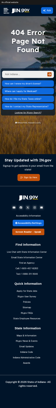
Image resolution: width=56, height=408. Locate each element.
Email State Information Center (26, 257)
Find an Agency (26, 263)
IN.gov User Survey (26, 296)
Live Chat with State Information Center (27, 252)
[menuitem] (20, 10)
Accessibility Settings (29, 223)
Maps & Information (26, 335)
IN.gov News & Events (26, 341)
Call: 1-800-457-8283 (27, 268)
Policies (27, 302)
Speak (37, 232)
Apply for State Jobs (27, 291)
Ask (49, 10)
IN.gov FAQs (27, 313)
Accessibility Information (28, 215)
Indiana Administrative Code (26, 357)
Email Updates (26, 346)
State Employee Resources (26, 318)
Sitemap (27, 307)
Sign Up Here (30, 177)
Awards (26, 363)
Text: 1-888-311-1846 (27, 274)
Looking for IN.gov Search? (28, 112)
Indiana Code (26, 352)
